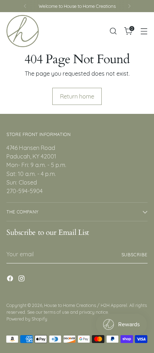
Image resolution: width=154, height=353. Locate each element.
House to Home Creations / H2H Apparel (85, 305)
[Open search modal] (113, 31)
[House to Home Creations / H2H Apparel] (22, 31)
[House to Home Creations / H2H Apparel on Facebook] (10, 279)
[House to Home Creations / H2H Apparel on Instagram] (22, 279)
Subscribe (134, 254)
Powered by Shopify (26, 319)
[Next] (129, 6)
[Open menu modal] (143, 31)
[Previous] (25, 6)
